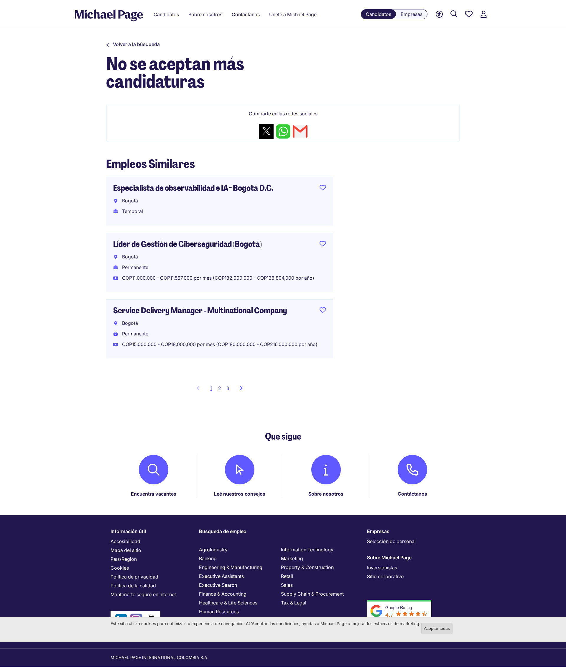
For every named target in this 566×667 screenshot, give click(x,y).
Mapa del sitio (126, 550)
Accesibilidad (125, 541)
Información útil (128, 531)
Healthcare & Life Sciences (228, 603)
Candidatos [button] (166, 14)
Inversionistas (382, 568)
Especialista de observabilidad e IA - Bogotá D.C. (193, 188)
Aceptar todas (437, 628)
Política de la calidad (133, 586)
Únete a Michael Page (293, 14)
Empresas (411, 14)
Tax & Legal (293, 603)
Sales (287, 585)
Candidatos (378, 14)
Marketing (292, 558)
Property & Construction (307, 567)
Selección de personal (391, 541)
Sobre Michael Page (389, 558)
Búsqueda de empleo (222, 531)
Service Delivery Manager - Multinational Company (200, 310)
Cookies (120, 568)
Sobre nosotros (325, 494)
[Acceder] (483, 14)
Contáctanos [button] (246, 14)
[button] (133, 44)
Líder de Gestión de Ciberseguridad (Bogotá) (187, 244)
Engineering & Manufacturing (230, 567)
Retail (287, 576)
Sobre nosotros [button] (205, 14)
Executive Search (218, 585)
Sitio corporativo (385, 576)
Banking (208, 558)
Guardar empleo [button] (323, 189)
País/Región (124, 559)
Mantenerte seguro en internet (143, 594)
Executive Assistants (221, 576)
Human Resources (219, 611)
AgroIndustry (213, 550)
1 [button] (212, 390)
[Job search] (454, 14)
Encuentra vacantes (153, 494)
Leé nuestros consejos (239, 494)
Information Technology (307, 550)
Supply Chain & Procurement (312, 594)
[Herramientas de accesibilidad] (439, 14)
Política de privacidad (134, 577)
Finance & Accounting (222, 594)
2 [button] (219, 388)
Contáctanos (412, 494)
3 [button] (227, 388)
